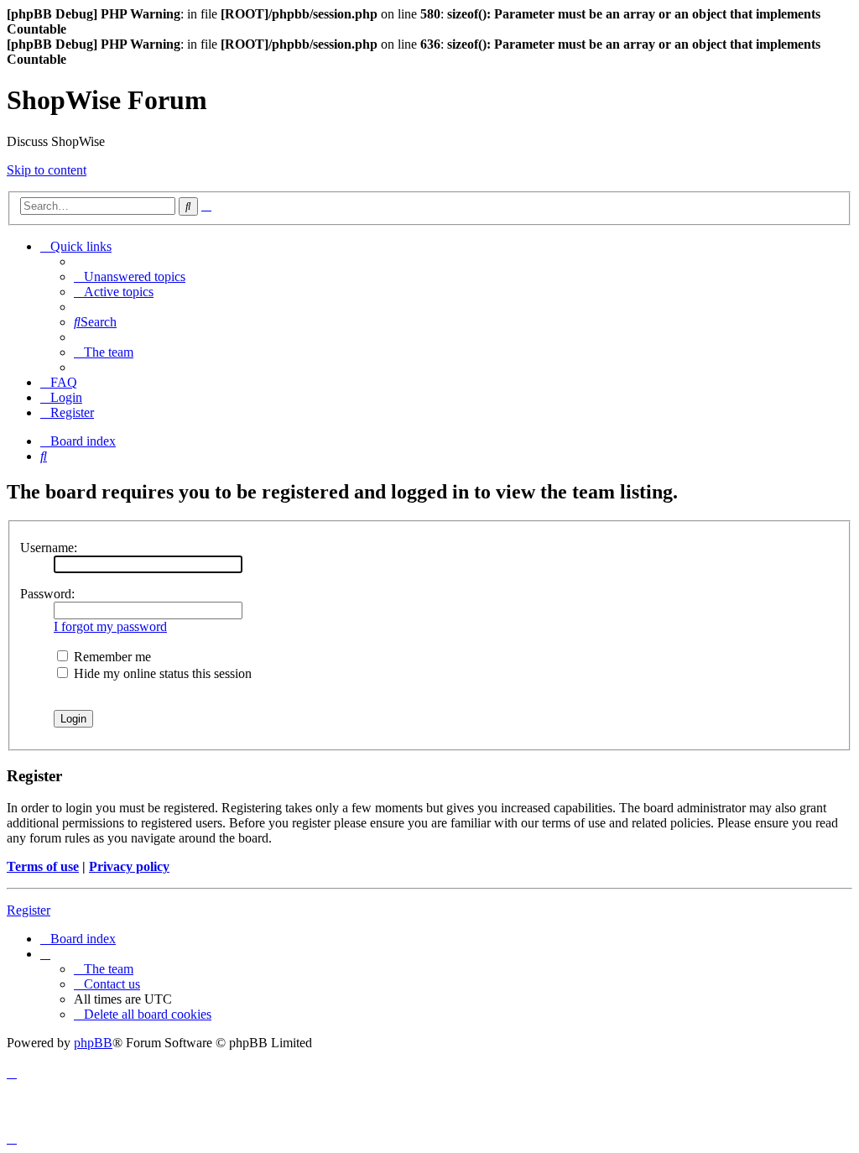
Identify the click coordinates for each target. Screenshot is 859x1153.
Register (28, 910)
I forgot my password (110, 626)
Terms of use (43, 866)
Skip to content (46, 170)
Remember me (110, 657)
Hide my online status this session (161, 673)
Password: (47, 594)
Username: (48, 547)
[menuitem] (129, 276)
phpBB (93, 1043)
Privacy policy (129, 866)
